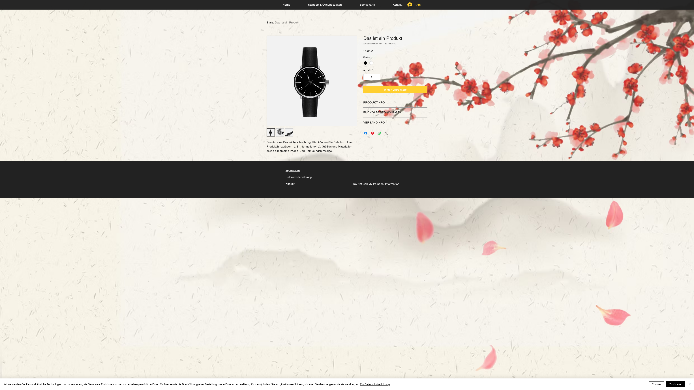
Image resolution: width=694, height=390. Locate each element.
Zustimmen (675, 384)
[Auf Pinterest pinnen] (372, 133)
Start (270, 22)
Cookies (656, 384)
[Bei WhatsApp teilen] (379, 133)
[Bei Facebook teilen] (365, 133)
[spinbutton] (371, 77)
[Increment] (377, 77)
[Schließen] (689, 384)
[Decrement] (366, 77)
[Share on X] (386, 133)
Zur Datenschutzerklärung (375, 384)
